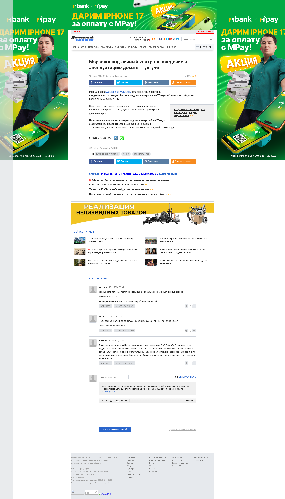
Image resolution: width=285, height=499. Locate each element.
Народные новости (157, 457)
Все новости (79, 47)
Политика (93, 47)
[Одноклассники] (164, 39)
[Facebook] (160, 39)
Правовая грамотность (181, 463)
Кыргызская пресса (157, 460)
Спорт (143, 47)
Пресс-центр (199, 460)
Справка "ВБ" (177, 466)
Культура (132, 47)
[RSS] (153, 39)
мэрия (126, 154)
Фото (151, 466)
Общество (120, 47)
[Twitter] (167, 39)
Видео (152, 469)
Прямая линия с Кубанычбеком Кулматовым (129, 173)
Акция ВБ (171, 47)
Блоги (151, 463)
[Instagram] (174, 39)
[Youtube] (170, 39)
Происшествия (156, 47)
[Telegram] (177, 39)
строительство (141, 154)
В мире (130, 477)
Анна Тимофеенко (119, 76)
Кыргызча (77, 32)
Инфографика (155, 472)
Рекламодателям (205, 32)
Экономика (107, 47)
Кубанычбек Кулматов (118, 91)
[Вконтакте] (157, 39)
